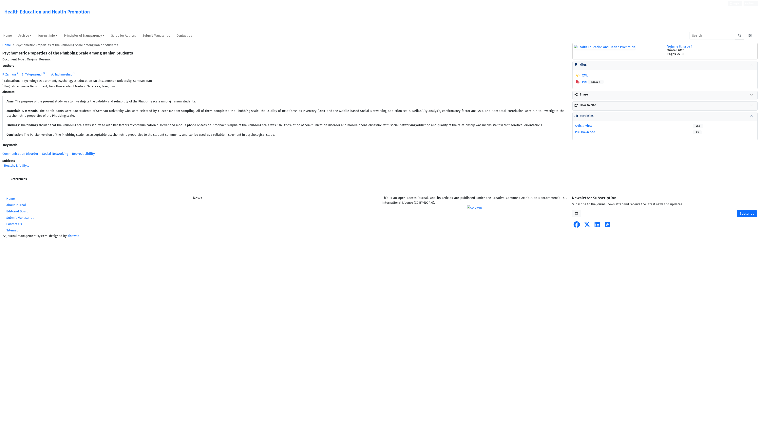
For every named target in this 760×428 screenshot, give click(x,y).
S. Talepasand (32, 74)
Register (749, 3)
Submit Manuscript (156, 35)
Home (7, 35)
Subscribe (747, 213)
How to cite (588, 105)
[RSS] (607, 226)
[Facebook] (576, 226)
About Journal (16, 205)
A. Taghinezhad (62, 74)
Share (584, 94)
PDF (590, 82)
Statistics (587, 116)
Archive (23, 35)
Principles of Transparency (83, 35)
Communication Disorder (20, 154)
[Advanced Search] (750, 35)
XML (584, 75)
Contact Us (184, 35)
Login (735, 3)
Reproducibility (83, 154)
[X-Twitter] (587, 226)
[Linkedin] (597, 226)
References (18, 179)
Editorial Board (17, 211)
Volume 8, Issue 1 (679, 46)
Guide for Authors (123, 35)
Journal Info (46, 35)
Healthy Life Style (16, 165)
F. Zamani (9, 74)
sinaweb (73, 236)
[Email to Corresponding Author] (44, 73)
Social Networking (55, 154)
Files (583, 65)
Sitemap (12, 230)
